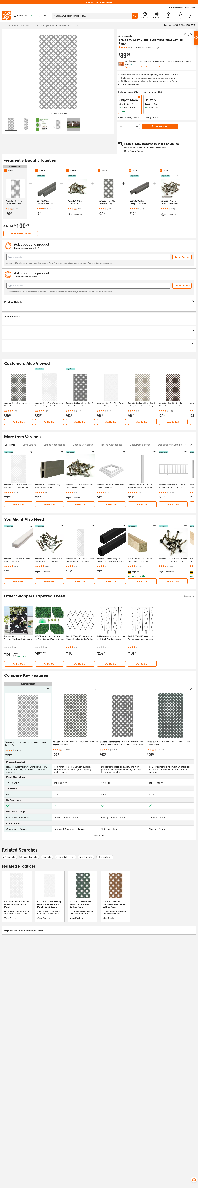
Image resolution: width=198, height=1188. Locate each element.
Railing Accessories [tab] (111, 444)
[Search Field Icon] (135, 16)
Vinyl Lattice (49, 25)
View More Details (130, 84)
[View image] (11, 124)
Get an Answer (182, 257)
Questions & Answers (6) (148, 47)
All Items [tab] (10, 444)
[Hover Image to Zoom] (58, 71)
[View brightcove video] (73, 124)
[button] (99, 302)
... (5, 26)
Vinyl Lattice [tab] (29, 444)
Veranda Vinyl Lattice (68, 25)
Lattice (37, 25)
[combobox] (91, 15)
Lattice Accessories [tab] (54, 444)
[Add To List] (185, 34)
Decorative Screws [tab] (83, 444)
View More (99, 835)
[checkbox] (5, 170)
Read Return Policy (133, 151)
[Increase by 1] (137, 126)
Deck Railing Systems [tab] (170, 444)
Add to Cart (161, 126)
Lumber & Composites (20, 25)
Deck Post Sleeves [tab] (140, 444)
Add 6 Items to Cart (21, 233)
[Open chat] (196, 38)
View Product (10, 918)
